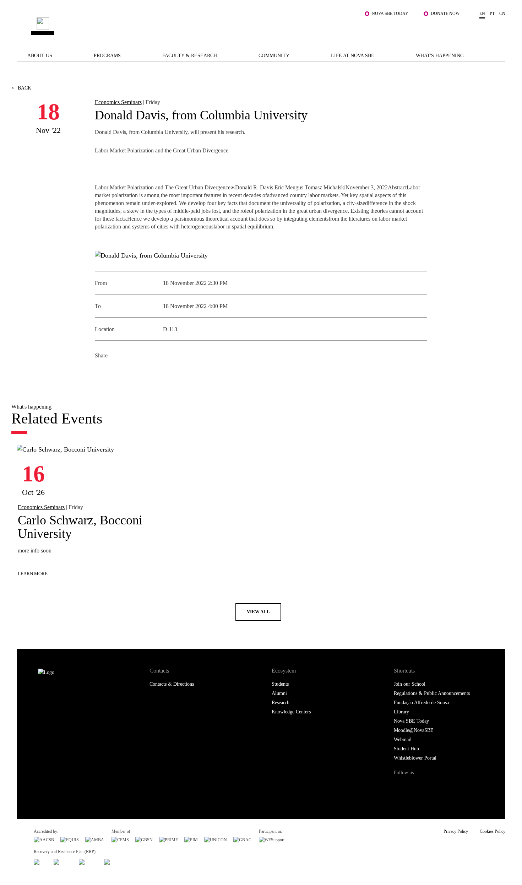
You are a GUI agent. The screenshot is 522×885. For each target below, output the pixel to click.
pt (492, 13)
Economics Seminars (118, 102)
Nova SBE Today (390, 13)
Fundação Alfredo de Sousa (421, 702)
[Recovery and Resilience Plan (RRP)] (63, 861)
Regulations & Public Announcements (432, 693)
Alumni (279, 693)
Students (280, 684)
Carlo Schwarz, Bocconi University (80, 527)
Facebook (101, 373)
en (482, 13)
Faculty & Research (189, 55)
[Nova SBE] (218, 26)
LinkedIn (133, 373)
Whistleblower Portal (415, 758)
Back (21, 88)
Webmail (403, 739)
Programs (107, 55)
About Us (39, 55)
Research (280, 702)
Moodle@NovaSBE (414, 730)
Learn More (33, 573)
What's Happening (440, 55)
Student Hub (406, 748)
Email (149, 373)
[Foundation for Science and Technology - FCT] (40, 861)
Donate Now (445, 13)
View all (258, 611)
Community (274, 55)
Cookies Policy (492, 831)
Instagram (429, 786)
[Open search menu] (498, 29)
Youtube (458, 786)
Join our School (409, 684)
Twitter (117, 373)
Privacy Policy (456, 831)
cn (502, 13)
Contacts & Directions (171, 684)
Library (401, 711)
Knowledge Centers (291, 711)
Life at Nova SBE (352, 55)
